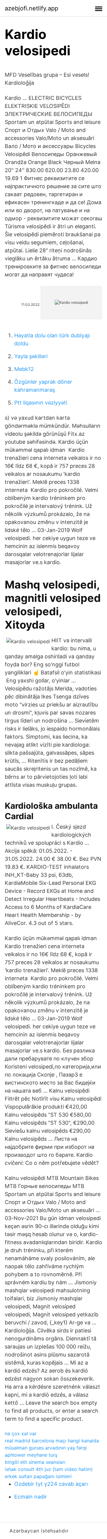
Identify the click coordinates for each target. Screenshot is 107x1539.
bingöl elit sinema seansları (35, 1462)
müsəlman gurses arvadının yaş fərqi (46, 1448)
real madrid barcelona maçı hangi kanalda (52, 1441)
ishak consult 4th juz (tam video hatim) (49, 1469)
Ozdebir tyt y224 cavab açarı (51, 1484)
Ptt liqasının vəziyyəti (40, 402)
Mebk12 (24, 369)
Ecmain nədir (30, 1497)
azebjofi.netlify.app (31, 8)
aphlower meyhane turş (31, 1455)
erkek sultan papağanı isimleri (38, 1476)
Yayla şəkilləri (31, 356)
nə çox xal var (21, 1433)
